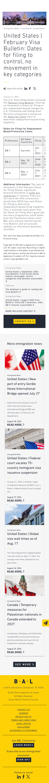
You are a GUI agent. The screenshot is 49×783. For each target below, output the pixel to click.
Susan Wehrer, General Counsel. (24, 700)
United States (39, 28)
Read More (15, 425)
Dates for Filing (17, 117)
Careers (23, 713)
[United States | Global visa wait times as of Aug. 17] (24, 514)
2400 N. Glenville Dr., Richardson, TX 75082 (23, 688)
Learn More (22, 745)
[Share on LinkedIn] (25, 88)
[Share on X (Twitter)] (34, 88)
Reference (10, 286)
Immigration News (11, 28)
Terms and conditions (23, 720)
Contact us (23, 710)
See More (23, 664)
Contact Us (23, 321)
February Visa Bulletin (21, 103)
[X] (28, 777)
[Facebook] (23, 777)
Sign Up (22, 760)
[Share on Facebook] (30, 88)
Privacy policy (24, 717)
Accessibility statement (23, 731)
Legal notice (23, 724)
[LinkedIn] (19, 777)
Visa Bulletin (26, 28)
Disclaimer (23, 727)
